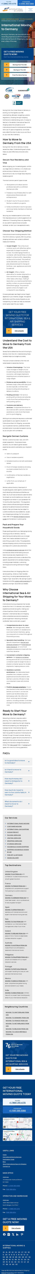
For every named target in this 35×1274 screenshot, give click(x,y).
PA (7, 1262)
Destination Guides (12, 19)
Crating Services (14, 838)
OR (4, 1262)
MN (16, 1257)
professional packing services (15, 550)
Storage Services (14, 844)
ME (10, 1257)
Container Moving (14, 826)
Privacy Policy (10, 1273)
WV (13, 1264)
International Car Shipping (18, 829)
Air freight (25, 277)
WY (16, 1264)
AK (4, 1252)
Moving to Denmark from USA (17, 1018)
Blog (4, 1162)
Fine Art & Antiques (15, 855)
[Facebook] (4, 1234)
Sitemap (3, 1273)
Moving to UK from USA (13, 874)
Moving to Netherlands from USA (17, 1025)
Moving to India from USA (14, 993)
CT (22, 1252)
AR (9, 1252)
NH (10, 1259)
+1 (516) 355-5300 (17, 1110)
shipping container (22, 657)
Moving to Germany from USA (15, 898)
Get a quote (13, 745)
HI (9, 1254)
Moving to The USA (20, 70)
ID (14, 1254)
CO (19, 1252)
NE (7, 1259)
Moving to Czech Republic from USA (16, 1033)
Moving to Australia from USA (16, 945)
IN (18, 1254)
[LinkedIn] (17, 1234)
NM (16, 1259)
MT (26, 1257)
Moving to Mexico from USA (15, 981)
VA (28, 1262)
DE (29, 1252)
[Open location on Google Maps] (17, 1123)
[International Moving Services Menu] (30, 9)
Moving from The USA (20, 65)
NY (22, 1259)
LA (27, 1254)
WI (10, 1264)
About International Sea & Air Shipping (14, 1164)
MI (13, 1257)
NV (19, 1259)
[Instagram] (8, 1234)
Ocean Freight (13, 832)
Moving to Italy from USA (14, 921)
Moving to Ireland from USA (15, 933)
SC (12, 1262)
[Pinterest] (21, 1234)
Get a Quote (19, 331)
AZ (13, 1252)
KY (24, 1254)
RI (9, 1262)
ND (4, 1259)
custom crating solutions (22, 581)
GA (6, 1254)
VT (4, 1264)
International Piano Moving (18, 823)
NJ (13, 1259)
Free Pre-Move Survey (19, 75)
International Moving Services (12, 1157)
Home (3, 19)
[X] (13, 1234)
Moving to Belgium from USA (17, 1029)
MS (23, 1257)
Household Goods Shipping (18, 847)
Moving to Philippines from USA (16, 957)
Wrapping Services (14, 841)
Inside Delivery (13, 858)
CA (16, 1252)
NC (30, 1257)
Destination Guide (8, 1159)
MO (19, 1257)
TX (22, 1262)
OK (28, 1259)
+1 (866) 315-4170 (8, 3)
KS (21, 1254)
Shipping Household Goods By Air (18, 851)
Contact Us (6, 1166)
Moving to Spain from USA (14, 910)
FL (3, 1254)
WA (7, 1264)
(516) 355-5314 (11, 1189)
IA (11, 1254)
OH (25, 1259)
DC (26, 1252)
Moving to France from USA (15, 886)
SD (15, 1262)
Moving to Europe (26, 19)
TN (19, 1262)
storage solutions (19, 687)
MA (4, 1257)
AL (6, 1252)
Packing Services (14, 835)
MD (7, 1257)
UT (25, 1262)
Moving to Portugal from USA (16, 969)
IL (16, 1254)
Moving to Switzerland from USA (17, 1013)
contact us (26, 745)
